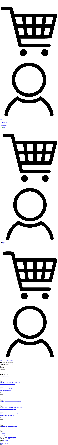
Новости (3, 435)
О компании (4, 434)
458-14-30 (7, 122)
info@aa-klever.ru (5, 440)
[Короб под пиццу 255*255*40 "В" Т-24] (6, 360)
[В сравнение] (4, 369)
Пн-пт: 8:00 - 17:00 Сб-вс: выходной (8, 441)
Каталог (3, 242)
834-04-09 (7, 125)
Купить (2, 369)
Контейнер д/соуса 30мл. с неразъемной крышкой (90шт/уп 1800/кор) (8, 409)
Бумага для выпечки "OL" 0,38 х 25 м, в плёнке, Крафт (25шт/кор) (8, 396)
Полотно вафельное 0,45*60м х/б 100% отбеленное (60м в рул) (7, 384)
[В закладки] (3, 369)
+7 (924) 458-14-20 (3, 122)
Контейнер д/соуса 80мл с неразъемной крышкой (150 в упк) (7, 421)
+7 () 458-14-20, (9, 437)
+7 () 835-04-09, (10, 438)
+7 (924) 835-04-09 (3, 125)
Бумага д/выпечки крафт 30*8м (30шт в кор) (5, 390)
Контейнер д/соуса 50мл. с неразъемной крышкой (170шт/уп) (7, 415)
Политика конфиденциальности (5, 443)
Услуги (3, 243)
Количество (2, 367)
